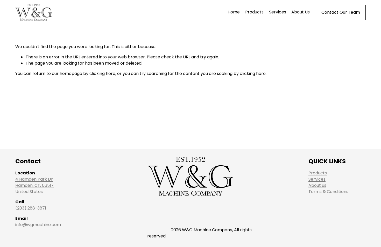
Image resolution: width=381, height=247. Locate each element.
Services (277, 12)
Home (234, 12)
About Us (300, 12)
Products (254, 12)
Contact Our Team (340, 12)
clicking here (102, 73)
